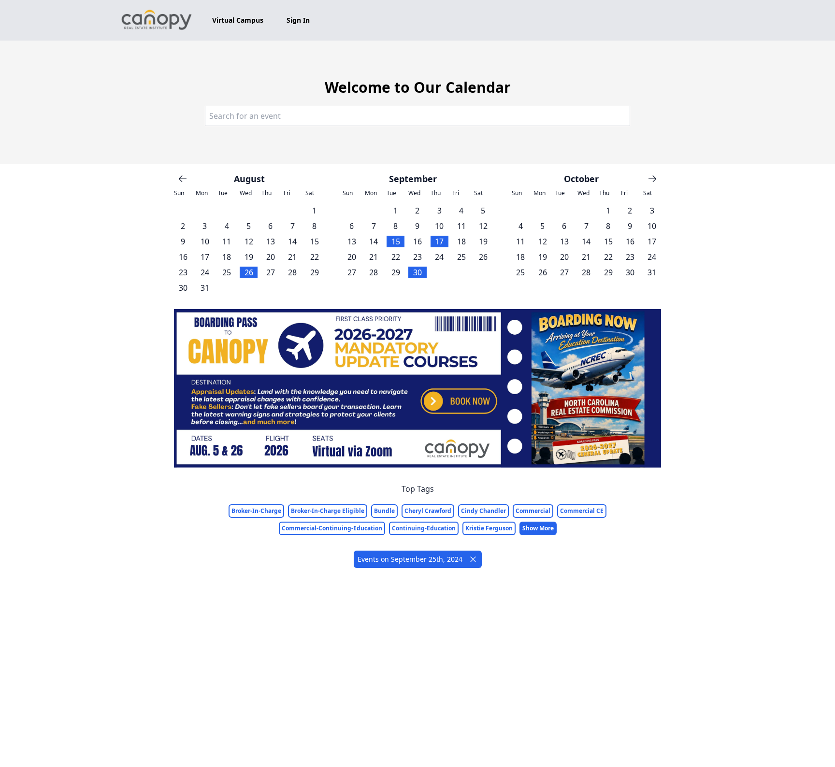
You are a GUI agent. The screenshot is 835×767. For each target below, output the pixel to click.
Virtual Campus (237, 20)
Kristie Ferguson (489, 528)
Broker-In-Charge (256, 511)
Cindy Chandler (483, 511)
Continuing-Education (424, 528)
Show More (538, 528)
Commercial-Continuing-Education (332, 528)
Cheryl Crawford (427, 511)
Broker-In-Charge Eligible (327, 511)
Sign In (298, 20)
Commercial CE (582, 511)
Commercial (533, 511)
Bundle (384, 511)
